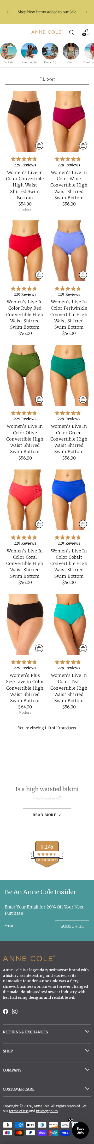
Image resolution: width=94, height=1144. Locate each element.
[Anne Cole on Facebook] (6, 1013)
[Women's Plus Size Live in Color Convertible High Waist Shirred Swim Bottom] (25, 624)
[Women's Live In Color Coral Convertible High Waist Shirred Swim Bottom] (25, 499)
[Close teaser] (70, 1120)
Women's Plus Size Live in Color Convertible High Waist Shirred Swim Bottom (25, 688)
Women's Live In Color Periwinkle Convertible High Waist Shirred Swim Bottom (69, 314)
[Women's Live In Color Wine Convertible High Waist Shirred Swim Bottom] (69, 121)
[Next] (86, 12)
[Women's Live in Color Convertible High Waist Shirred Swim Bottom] (25, 121)
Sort (51, 79)
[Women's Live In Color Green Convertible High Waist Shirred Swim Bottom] (69, 375)
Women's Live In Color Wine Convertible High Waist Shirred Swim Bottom (69, 185)
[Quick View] (39, 145)
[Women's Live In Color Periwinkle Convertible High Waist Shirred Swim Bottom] (69, 250)
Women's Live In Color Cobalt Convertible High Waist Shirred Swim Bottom (69, 563)
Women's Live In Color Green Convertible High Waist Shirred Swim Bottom (69, 439)
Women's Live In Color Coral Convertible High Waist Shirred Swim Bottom (25, 563)
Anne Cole (41, 1106)
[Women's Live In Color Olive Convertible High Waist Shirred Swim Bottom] (25, 375)
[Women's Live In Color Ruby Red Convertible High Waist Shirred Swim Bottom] (25, 250)
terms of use (18, 1111)
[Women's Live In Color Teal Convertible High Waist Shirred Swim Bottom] (69, 624)
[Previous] (8, 12)
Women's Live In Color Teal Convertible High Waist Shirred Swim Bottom (69, 688)
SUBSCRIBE (72, 926)
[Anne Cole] (47, 31)
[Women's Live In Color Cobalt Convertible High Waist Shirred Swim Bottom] (69, 499)
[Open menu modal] (7, 32)
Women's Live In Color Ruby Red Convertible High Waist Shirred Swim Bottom (25, 314)
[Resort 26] (50, 51)
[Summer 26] (29, 51)
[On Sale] (8, 51)
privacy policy (47, 1111)
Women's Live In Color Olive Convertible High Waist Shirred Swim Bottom (25, 439)
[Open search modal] (71, 32)
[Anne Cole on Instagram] (15, 1013)
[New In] (71, 51)
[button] (80, 1130)
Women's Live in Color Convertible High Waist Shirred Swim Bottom (25, 185)
